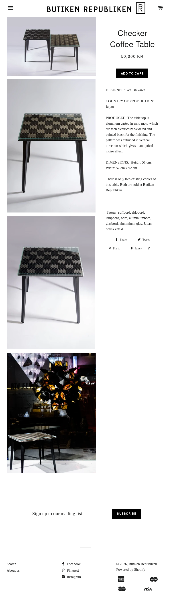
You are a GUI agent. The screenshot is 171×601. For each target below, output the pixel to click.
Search (11, 564)
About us (13, 570)
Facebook (73, 564)
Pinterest (72, 570)
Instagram (73, 577)
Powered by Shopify (130, 569)
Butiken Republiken (143, 564)
